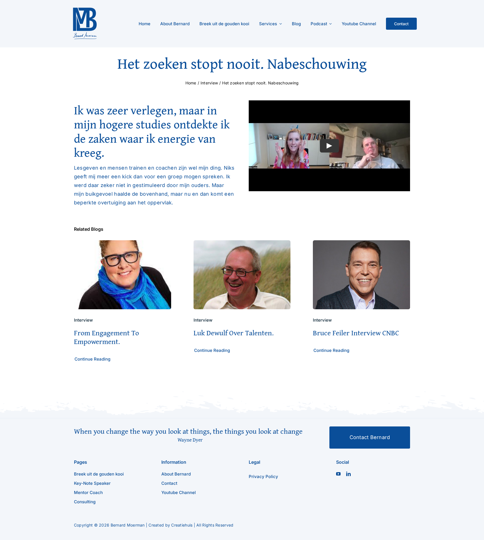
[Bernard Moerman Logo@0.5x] (85, 9)
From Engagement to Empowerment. (106, 337)
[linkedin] (348, 474)
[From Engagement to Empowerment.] (122, 244)
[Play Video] (329, 146)
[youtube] (338, 474)
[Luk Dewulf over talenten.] (242, 244)
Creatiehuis (181, 525)
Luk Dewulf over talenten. (234, 332)
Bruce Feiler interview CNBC (356, 332)
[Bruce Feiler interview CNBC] (361, 244)
